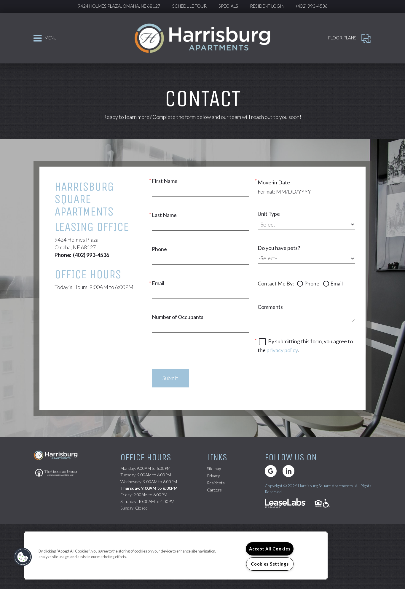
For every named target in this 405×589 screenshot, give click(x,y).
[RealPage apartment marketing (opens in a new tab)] (285, 503)
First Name (165, 181)
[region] (176, 555)
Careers (214, 489)
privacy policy (282, 350)
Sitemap (214, 468)
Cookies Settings (270, 563)
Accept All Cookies (269, 548)
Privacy (213, 475)
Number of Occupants (177, 317)
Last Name (164, 215)
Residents (216, 482)
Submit (170, 378)
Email (158, 283)
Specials (228, 6)
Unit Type (269, 213)
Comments (270, 307)
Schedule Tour (189, 6)
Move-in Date (274, 182)
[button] (271, 471)
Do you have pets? (279, 248)
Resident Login (267, 6)
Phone (159, 249)
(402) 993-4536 (312, 6)
